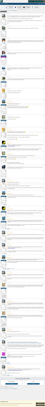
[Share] (42, 14)
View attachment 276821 (11, 146)
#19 (43, 243)
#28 (43, 365)
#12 (43, 151)
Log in (34, 383)
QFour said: (9, 143)
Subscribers (20, 9)
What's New (6, 3)
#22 (43, 283)
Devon (5, 21)
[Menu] (2, 4)
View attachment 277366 (11, 370)
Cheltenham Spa (4, 123)
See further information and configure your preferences (9, 405)
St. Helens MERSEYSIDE (3, 60)
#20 (43, 255)
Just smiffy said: (10, 153)
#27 (43, 352)
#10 (43, 128)
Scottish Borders (4, 224)
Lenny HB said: (10, 130)
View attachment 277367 (18, 370)
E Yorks (5, 291)
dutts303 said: (10, 257)
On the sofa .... (4, 360)
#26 (43, 340)
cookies (7, 403)
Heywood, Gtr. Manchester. (4, 46)
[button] (44, 4)
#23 (43, 299)
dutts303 (2, 12)
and (11, 268)
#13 (43, 165)
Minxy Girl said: (10, 301)
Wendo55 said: (10, 218)
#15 (43, 191)
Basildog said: (10, 193)
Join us (12, 383)
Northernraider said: (11, 367)
